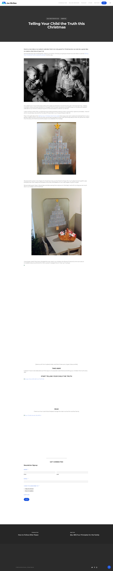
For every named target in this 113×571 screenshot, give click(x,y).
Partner (96, 2)
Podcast (84, 2)
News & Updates (29, 491)
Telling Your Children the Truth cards (48, 116)
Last (58, 474)
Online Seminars (74, 2)
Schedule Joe (63, 2)
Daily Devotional (29, 488)
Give (104, 2)
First (25, 474)
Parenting (63, 18)
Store (90, 2)
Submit (26, 499)
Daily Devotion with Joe (53, 18)
